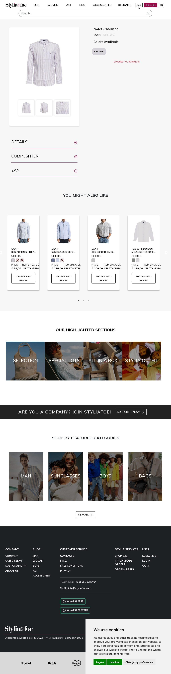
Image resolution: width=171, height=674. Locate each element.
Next (166, 252)
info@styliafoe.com (79, 588)
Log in (139, 5)
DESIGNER (124, 5)
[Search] (150, 13)
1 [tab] (78, 300)
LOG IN (146, 560)
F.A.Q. (63, 560)
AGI (35, 570)
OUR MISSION (13, 560)
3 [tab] (88, 300)
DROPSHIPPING (124, 569)
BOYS (36, 565)
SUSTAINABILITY (15, 565)
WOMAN (38, 560)
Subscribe (150, 5)
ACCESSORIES (41, 575)
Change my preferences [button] (139, 662)
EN (161, 5)
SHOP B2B (121, 555)
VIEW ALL (83, 514)
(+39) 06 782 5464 (85, 581)
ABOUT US (12, 570)
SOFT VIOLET (99, 51)
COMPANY (11, 555)
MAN (35, 555)
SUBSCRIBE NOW (128, 411)
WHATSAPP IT (74, 601)
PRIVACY (65, 570)
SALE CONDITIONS (71, 565)
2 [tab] (83, 300)
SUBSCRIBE (149, 555)
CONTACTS (67, 555)
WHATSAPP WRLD (77, 610)
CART (145, 565)
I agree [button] (100, 662)
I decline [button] (114, 662)
